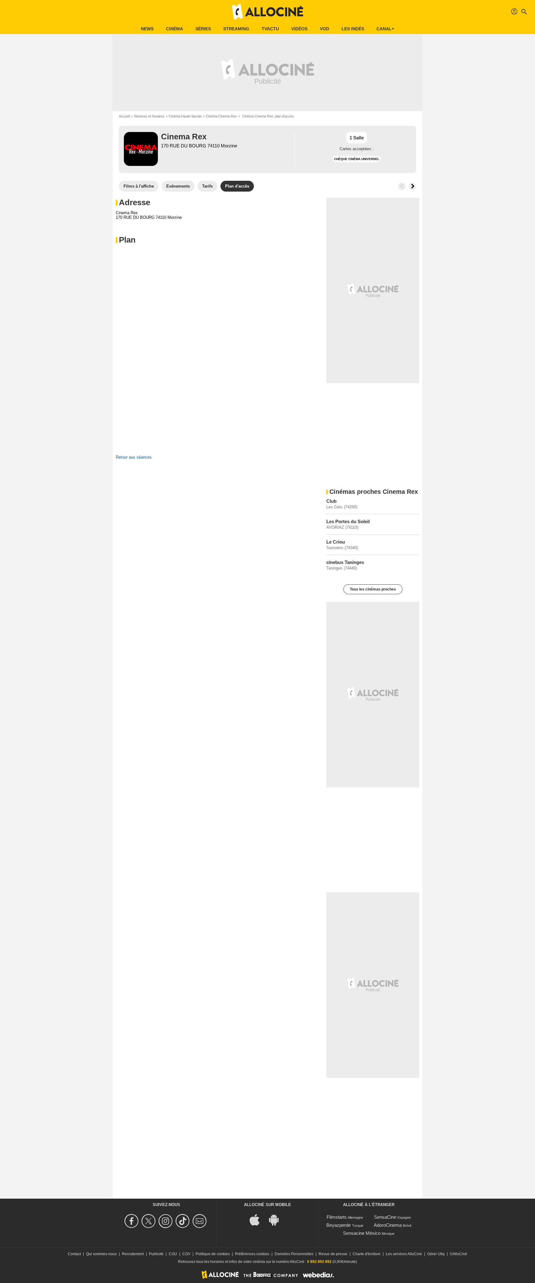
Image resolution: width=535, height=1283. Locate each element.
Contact (74, 1254)
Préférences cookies (252, 1254)
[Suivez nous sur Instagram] (166, 1221)
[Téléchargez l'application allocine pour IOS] (258, 1219)
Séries (203, 28)
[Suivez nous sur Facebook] (132, 1221)
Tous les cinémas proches (373, 589)
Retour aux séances (134, 457)
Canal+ (385, 28)
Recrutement (133, 1254)
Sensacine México (362, 1233)
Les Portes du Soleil (348, 521)
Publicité (156, 1254)
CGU (173, 1254)
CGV (186, 1254)
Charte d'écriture (367, 1254)
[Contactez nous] (200, 1221)
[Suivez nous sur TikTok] (183, 1221)
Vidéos (299, 28)
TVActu (270, 28)
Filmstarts (337, 1217)
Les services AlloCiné (404, 1254)
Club (331, 501)
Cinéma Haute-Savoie (185, 116)
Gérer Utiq (436, 1254)
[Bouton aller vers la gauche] (402, 186)
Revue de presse (333, 1254)
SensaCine (385, 1217)
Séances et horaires (149, 116)
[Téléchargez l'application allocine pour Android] (277, 1219)
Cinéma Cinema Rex (221, 116)
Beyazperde (338, 1225)
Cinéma (174, 28)
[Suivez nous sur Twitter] (149, 1221)
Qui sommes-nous (101, 1254)
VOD (324, 28)
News (147, 28)
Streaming (236, 28)
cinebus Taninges (345, 562)
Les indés (352, 28)
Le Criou (335, 541)
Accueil (124, 116)
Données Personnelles (294, 1254)
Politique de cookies (213, 1254)
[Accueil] (267, 11)
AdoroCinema (388, 1225)
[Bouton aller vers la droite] (412, 186)
